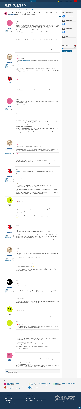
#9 (58, 248)
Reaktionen (6, 64)
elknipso (17, 14)
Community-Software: (61, 401)
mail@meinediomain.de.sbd (24, 35)
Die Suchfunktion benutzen (30, 398)
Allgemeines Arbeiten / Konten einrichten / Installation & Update (15, 385)
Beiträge (6, 30)
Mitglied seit (6, 31)
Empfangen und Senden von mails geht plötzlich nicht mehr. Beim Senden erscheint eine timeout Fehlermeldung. (49, 383)
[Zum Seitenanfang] (79, 408)
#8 (58, 225)
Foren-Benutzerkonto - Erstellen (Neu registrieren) (34, 400)
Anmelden (66, 1)
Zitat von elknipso (21, 58)
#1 (58, 21)
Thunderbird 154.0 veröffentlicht (71, 15)
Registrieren (71, 1)
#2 (58, 55)
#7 (58, 198)
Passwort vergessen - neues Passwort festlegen (34, 403)
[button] (61, 1)
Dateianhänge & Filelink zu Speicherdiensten (37, 388)
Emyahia (32, 384)
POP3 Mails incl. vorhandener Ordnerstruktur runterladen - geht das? (66, 383)
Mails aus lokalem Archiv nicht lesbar (13, 383)
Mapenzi (25, 275)
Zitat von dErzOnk (21, 201)
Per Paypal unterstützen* (67, 51)
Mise (56, 384)
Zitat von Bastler (20, 228)
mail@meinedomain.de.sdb (29, 108)
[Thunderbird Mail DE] (40, 5)
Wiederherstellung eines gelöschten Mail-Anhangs (39, 386)
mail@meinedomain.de (23, 106)
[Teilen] (60, 16)
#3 (58, 77)
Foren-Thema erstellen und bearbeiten (32, 402)
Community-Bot (10, 371)
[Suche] (75, 1)
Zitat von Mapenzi (21, 183)
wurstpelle (8, 384)
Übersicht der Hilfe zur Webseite (31, 396)
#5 (58, 141)
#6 (58, 169)
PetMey (32, 387)
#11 (58, 307)
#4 (58, 99)
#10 (58, 280)
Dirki (7, 387)
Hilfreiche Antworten (8, 67)
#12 (58, 321)
